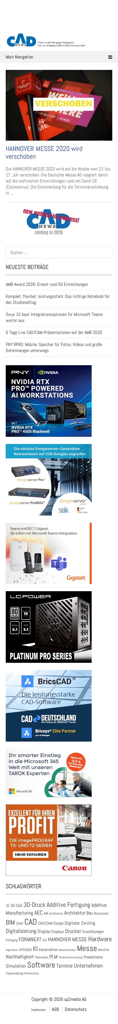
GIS (44, 940)
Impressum (38, 1009)
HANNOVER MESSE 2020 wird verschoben (44, 152)
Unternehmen (88, 965)
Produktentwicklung (70, 957)
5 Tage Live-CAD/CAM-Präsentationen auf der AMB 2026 (54, 332)
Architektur (74, 912)
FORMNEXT (30, 939)
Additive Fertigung (68, 905)
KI (35, 949)
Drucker (73, 931)
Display (44, 931)
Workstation (31, 973)
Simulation (16, 966)
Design (59, 923)
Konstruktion (48, 949)
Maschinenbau (67, 950)
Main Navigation (19, 57)
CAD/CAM (45, 923)
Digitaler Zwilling (80, 923)
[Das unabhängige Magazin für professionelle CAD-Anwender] (59, 25)
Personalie (41, 957)
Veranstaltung (14, 973)
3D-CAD (16, 905)
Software (41, 965)
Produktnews (93, 957)
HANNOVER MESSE (67, 939)
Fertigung (11, 940)
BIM (10, 922)
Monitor (103, 949)
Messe (87, 948)
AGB (55, 1009)
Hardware (100, 939)
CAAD (19, 923)
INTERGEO (25, 950)
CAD (30, 921)
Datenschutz (76, 1009)
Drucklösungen (93, 931)
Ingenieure (12, 950)
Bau (89, 913)
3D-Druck (34, 905)
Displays (57, 931)
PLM (53, 957)
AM (46, 913)
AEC (38, 912)
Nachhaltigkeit (20, 956)
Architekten (56, 913)
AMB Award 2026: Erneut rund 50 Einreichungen (47, 284)
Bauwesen (101, 913)
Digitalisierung (21, 931)
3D (7, 905)
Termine (64, 965)
